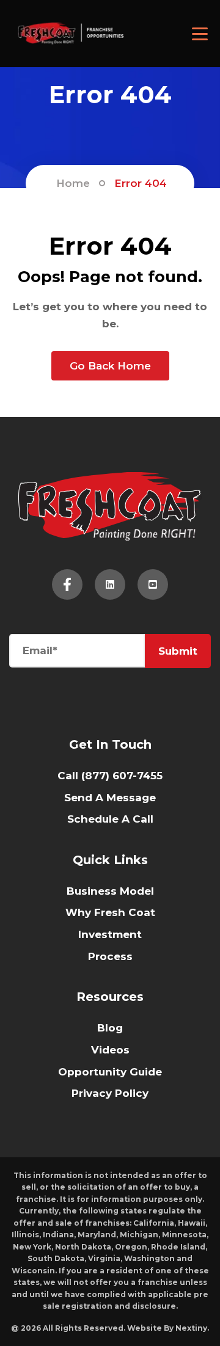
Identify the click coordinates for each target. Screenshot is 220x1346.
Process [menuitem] (110, 956)
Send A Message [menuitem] (110, 797)
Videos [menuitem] (110, 1050)
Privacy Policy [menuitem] (110, 1093)
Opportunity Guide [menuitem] (110, 1072)
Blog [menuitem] (110, 1028)
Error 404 (140, 183)
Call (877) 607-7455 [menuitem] (110, 775)
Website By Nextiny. (168, 1328)
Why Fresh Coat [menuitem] (110, 912)
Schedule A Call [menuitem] (110, 819)
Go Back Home (110, 366)
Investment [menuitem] (110, 934)
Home (73, 183)
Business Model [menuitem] (110, 891)
